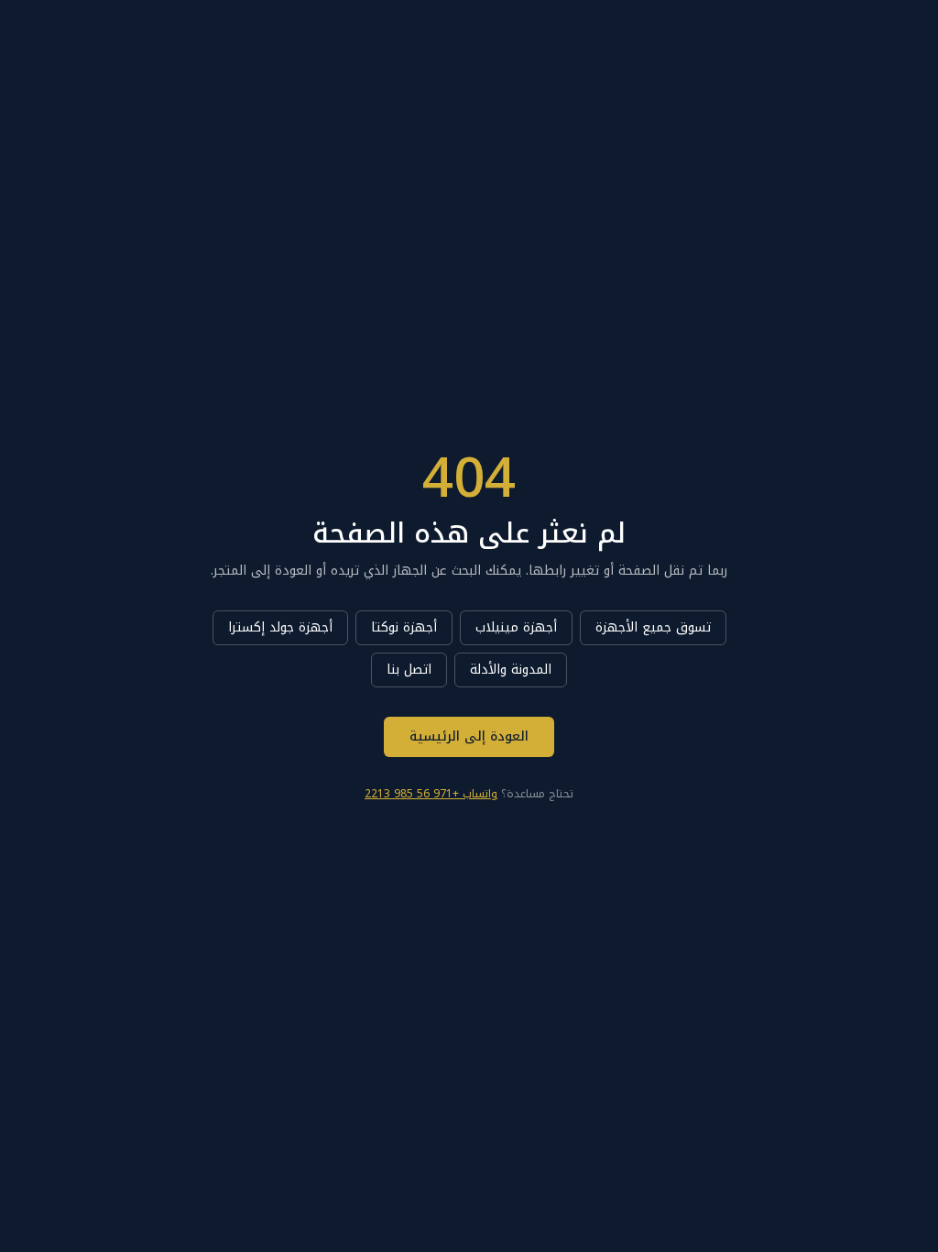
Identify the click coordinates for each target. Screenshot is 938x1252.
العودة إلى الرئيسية (469, 736)
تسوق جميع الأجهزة (653, 627)
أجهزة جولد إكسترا (280, 627)
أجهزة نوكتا (404, 627)
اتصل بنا (409, 669)
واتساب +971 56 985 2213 (431, 794)
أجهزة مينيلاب (516, 627)
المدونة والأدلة (510, 669)
